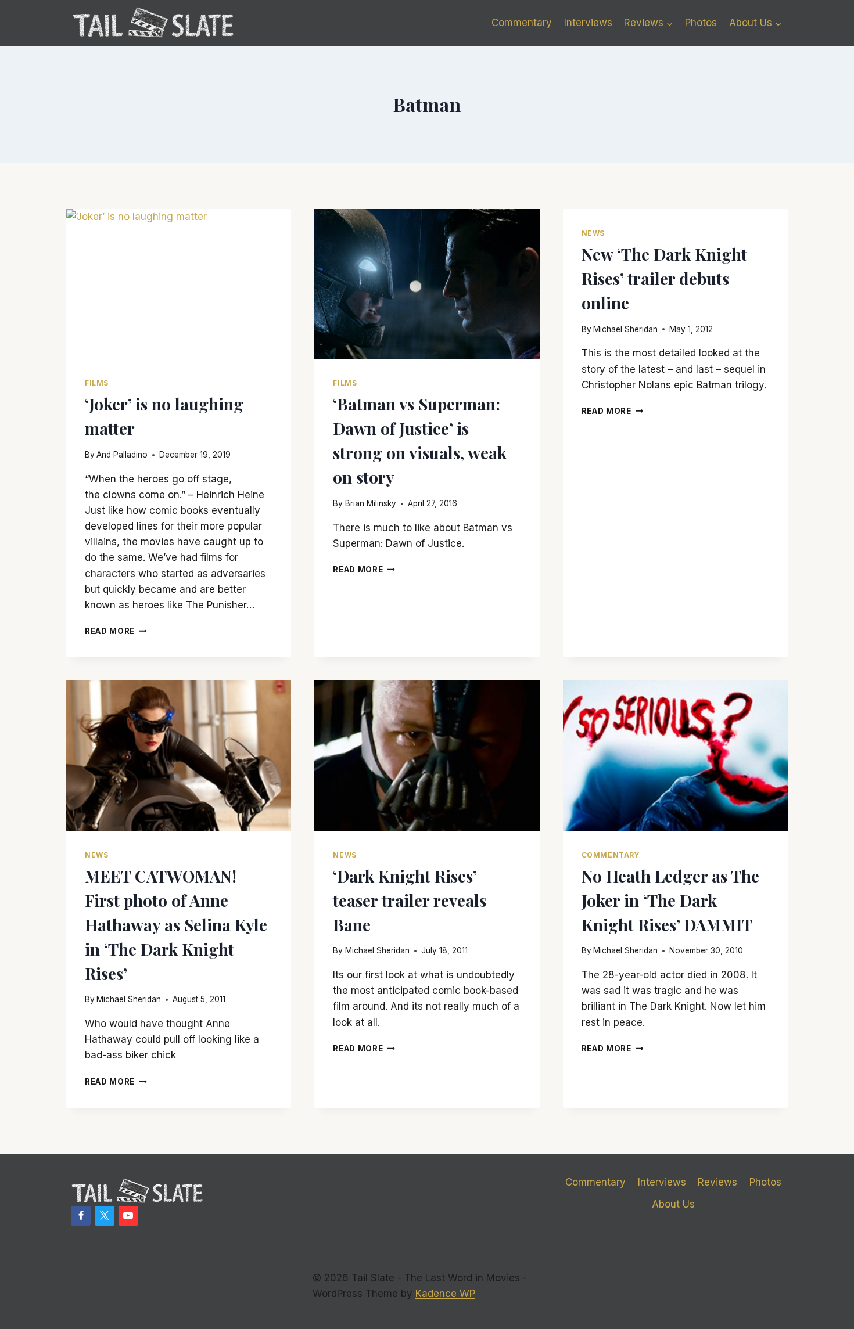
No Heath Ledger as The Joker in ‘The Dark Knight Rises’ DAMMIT (670, 900)
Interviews (588, 22)
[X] (104, 1216)
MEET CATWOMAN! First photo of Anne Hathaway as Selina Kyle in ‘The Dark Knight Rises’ (176, 924)
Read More (116, 631)
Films (97, 383)
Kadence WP (445, 1293)
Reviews (717, 1182)
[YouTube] (128, 1216)
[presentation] (178, 284)
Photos (701, 22)
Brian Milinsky (370, 503)
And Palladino (122, 454)
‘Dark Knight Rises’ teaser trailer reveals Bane (409, 900)
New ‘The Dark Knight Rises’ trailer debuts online (664, 278)
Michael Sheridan (625, 329)
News (593, 233)
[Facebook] (81, 1216)
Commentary (521, 22)
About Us (673, 1204)
